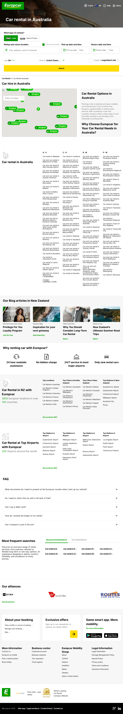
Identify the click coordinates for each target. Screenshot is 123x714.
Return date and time (101, 44)
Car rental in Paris (107, 554)
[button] (38, 109)
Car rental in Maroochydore (88, 554)
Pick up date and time (72, 44)
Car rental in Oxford (107, 549)
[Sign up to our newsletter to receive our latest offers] (73, 634)
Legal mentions (33, 708)
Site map (21, 708)
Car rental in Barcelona (52, 549)
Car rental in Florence (88, 549)
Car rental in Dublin (70, 549)
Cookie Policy (46, 708)
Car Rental (6, 78)
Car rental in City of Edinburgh (70, 554)
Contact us (58, 708)
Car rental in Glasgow (52, 554)
